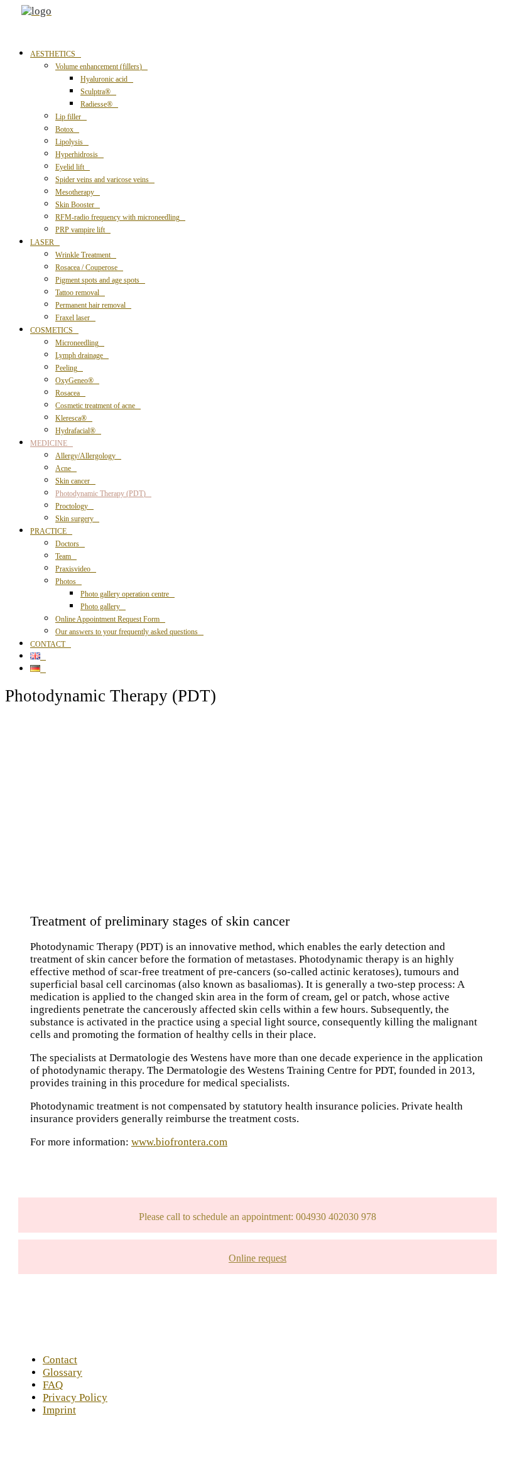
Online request (257, 1258)
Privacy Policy (75, 1397)
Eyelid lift (69, 167)
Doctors (67, 543)
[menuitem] (270, 141)
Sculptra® (95, 91)
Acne (63, 468)
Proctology (71, 506)
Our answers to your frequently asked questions (126, 631)
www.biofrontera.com (179, 1142)
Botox (64, 129)
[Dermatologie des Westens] (265, 20)
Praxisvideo (72, 569)
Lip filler (68, 116)
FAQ (53, 1385)
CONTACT (47, 644)
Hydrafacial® (75, 430)
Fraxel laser (72, 317)
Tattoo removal (77, 292)
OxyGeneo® (74, 380)
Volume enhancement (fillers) (98, 66)
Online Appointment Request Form (107, 619)
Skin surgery (74, 518)
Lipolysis (69, 142)
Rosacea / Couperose (86, 267)
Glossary (62, 1372)
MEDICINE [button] (48, 443)
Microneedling (77, 342)
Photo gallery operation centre (124, 594)
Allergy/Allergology (85, 455)
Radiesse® (96, 104)
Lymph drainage (79, 355)
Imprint (59, 1410)
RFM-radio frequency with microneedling (117, 217)
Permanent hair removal (90, 305)
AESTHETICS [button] (52, 54)
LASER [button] (42, 242)
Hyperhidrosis (76, 154)
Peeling (66, 368)
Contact (60, 1360)
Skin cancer (72, 481)
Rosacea (67, 393)
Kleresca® (71, 418)
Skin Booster (74, 204)
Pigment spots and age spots (97, 280)
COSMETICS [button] (51, 330)
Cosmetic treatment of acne (95, 405)
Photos (65, 581)
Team (63, 556)
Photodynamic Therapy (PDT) (100, 493)
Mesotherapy (74, 192)
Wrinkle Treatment (83, 255)
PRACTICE (48, 531)
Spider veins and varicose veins (102, 179)
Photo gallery (100, 606)
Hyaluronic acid (103, 79)
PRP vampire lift (80, 229)
